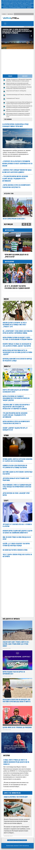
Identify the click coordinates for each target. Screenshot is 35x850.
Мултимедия (10, 14)
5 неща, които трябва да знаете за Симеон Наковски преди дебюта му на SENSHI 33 (16, 762)
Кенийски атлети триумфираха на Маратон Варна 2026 (16, 287)
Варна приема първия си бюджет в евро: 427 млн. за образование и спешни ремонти (17, 30)
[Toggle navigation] (5, 23)
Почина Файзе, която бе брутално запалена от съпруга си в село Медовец (17, 460)
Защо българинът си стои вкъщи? (16, 797)
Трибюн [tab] (10, 76)
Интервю (6, 755)
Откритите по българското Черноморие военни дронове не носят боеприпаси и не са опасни (17, 163)
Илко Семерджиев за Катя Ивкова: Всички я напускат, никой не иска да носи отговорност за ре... (19, 88)
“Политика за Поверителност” (20, 6)
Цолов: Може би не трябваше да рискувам (17, 727)
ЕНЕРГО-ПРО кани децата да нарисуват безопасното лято (16, 391)
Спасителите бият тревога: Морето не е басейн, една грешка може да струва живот (16, 644)
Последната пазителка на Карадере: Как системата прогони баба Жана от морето (16, 700)
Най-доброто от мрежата (11, 619)
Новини (4, 14)
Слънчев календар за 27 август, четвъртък (18, 94)
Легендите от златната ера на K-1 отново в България (17, 525)
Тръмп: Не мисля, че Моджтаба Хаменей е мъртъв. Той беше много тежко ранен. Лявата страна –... (19, 80)
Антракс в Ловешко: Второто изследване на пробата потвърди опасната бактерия (19, 106)
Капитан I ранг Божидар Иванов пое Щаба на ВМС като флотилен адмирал (17, 171)
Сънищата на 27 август (13, 98)
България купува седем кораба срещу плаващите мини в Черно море (15, 125)
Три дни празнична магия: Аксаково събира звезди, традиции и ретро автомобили (15, 178)
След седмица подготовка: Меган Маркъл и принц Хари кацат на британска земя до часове (19, 103)
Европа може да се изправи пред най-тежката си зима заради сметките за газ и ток (18, 84)
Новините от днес (28, 26)
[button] (3, 36)
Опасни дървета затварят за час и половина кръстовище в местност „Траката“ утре (14, 325)
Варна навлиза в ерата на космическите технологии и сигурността (16, 186)
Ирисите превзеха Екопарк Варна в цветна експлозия (16, 255)
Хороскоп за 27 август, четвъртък (16, 91)
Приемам (29, 7)
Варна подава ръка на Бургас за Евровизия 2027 (14, 673)
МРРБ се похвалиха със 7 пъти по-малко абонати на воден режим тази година (18, 110)
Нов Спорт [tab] (25, 76)
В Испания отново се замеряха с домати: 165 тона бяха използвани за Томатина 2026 (18, 114)
